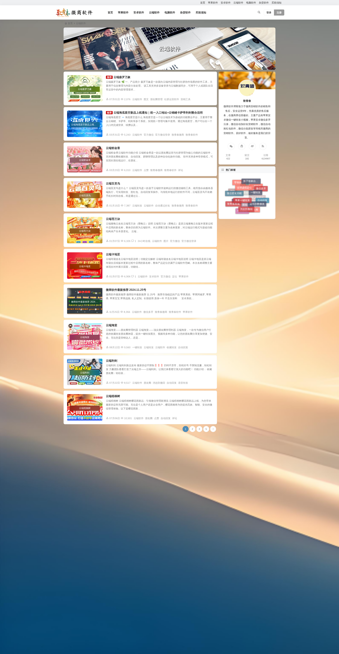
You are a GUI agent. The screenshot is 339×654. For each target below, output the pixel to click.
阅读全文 (210, 99)
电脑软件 (251, 2)
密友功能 (247, 210)
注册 (279, 12)
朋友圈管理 (156, 99)
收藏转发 (172, 347)
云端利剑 (111, 360)
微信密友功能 (234, 186)
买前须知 (276, 2)
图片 (165, 241)
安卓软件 (226, 2)
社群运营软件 (171, 99)
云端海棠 (111, 325)
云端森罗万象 (122, 77)
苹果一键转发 (242, 182)
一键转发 (137, 347)
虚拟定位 (256, 203)
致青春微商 (178, 134)
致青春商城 (233, 194)
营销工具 (186, 99)
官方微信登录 (162, 134)
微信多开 (148, 312)
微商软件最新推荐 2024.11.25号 (126, 289)
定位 (174, 276)
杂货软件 (264, 2)
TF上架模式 (257, 208)
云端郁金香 (113, 148)
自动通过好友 (162, 205)
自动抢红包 (75, 327)
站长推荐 (74, 292)
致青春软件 (192, 134)
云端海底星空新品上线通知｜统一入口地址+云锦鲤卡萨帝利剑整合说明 (158, 112)
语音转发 (183, 382)
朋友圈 (147, 382)
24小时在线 (144, 241)
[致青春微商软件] (74, 12)
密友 (244, 203)
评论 (180, 170)
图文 (146, 99)
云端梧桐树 (113, 396)
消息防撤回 (159, 382)
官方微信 (149, 134)
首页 (202, 2)
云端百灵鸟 (113, 183)
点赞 (146, 170)
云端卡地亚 (113, 254)
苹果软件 (213, 2)
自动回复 (183, 347)
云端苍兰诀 (113, 218)
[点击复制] (241, 146)
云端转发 (137, 205)
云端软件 (238, 2)
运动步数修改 (257, 187)
